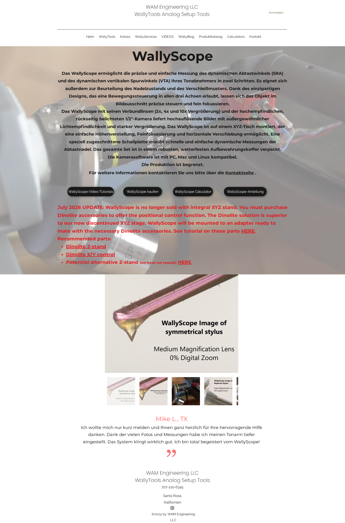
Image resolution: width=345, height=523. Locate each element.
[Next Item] (230, 323)
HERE (248, 231)
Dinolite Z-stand (86, 246)
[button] (146, 37)
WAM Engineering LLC (172, 7)
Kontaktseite (239, 172)
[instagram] (172, 508)
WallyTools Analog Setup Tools (172, 14)
